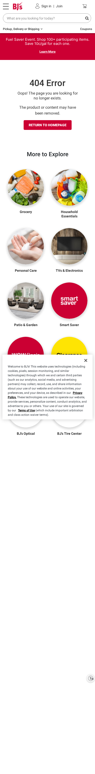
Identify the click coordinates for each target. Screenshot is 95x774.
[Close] (85, 360)
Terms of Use (26, 410)
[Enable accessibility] (90, 678)
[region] (47, 387)
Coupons (86, 29)
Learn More (47, 51)
